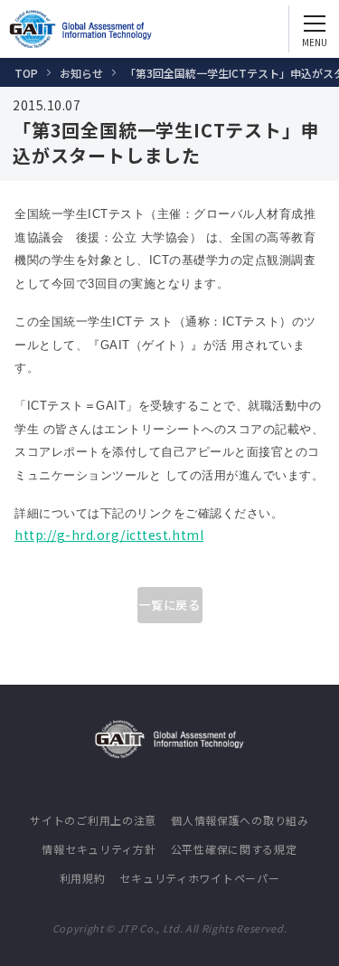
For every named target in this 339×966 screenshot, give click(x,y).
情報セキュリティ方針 (98, 849)
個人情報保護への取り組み (240, 820)
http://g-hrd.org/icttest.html (108, 535)
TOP (26, 72)
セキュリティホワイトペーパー (199, 878)
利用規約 (83, 878)
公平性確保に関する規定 (234, 849)
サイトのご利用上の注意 (93, 820)
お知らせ (81, 72)
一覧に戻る (169, 604)
